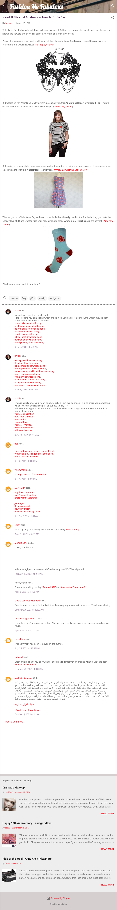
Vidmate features (23, 430)
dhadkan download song (27, 363)
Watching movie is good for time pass (34, 453)
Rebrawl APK (49, 587)
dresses (14, 298)
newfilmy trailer (22, 508)
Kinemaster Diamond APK (73, 587)
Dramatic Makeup (13, 787)
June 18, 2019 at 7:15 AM (27, 435)
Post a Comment (14, 721)
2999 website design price (28, 511)
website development (25, 664)
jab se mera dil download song (30, 366)
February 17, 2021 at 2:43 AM (29, 574)
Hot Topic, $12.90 (44, 44)
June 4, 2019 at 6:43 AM (26, 389)
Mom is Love (21, 543)
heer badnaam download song (30, 379)
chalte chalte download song (29, 326)
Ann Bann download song (27, 376)
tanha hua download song (28, 374)
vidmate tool (21, 422)
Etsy (24, 298)
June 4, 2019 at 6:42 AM (26, 347)
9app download (22, 506)
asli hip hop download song (28, 360)
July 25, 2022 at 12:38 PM (27, 648)
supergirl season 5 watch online (30, 474)
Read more (108, 813)
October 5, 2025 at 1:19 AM (28, 714)
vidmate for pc (22, 419)
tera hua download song (27, 331)
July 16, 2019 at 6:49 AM (27, 516)
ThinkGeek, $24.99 (63, 106)
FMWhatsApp (72, 529)
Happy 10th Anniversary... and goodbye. (27, 823)
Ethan (17, 525)
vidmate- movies (23, 425)
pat (16, 443)
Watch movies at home (26, 456)
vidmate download (24, 427)
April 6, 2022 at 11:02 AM (27, 630)
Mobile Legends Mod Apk (27, 600)
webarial (19, 657)
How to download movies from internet (34, 451)
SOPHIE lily (20, 487)
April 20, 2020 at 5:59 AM (27, 534)
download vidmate (24, 416)
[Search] (113, 6)
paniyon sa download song (28, 339)
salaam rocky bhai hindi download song (34, 371)
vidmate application (24, 414)
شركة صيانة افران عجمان (27, 710)
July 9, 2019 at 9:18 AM (26, 479)
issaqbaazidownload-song (28, 382)
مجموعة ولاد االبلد (23, 678)
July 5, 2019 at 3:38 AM (26, 461)
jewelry (42, 298)
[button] (113, 18)
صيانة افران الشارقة (24, 704)
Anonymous (21, 470)
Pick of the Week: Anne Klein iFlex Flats (26, 858)
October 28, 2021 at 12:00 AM (29, 609)
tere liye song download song (30, 342)
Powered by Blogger (60, 898)
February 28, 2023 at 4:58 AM (29, 669)
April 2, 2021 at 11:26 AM (27, 591)
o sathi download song (26, 334)
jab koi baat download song (28, 337)
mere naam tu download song (30, 385)
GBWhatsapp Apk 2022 (26, 618)
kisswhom (20, 639)
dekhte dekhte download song (30, 328)
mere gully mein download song (30, 368)
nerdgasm (55, 298)
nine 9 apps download (25, 495)
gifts (32, 298)
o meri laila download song (28, 323)
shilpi (17, 310)
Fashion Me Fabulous (36, 6)
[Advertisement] (58, 747)
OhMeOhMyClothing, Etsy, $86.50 (70, 169)
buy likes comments (25, 492)
